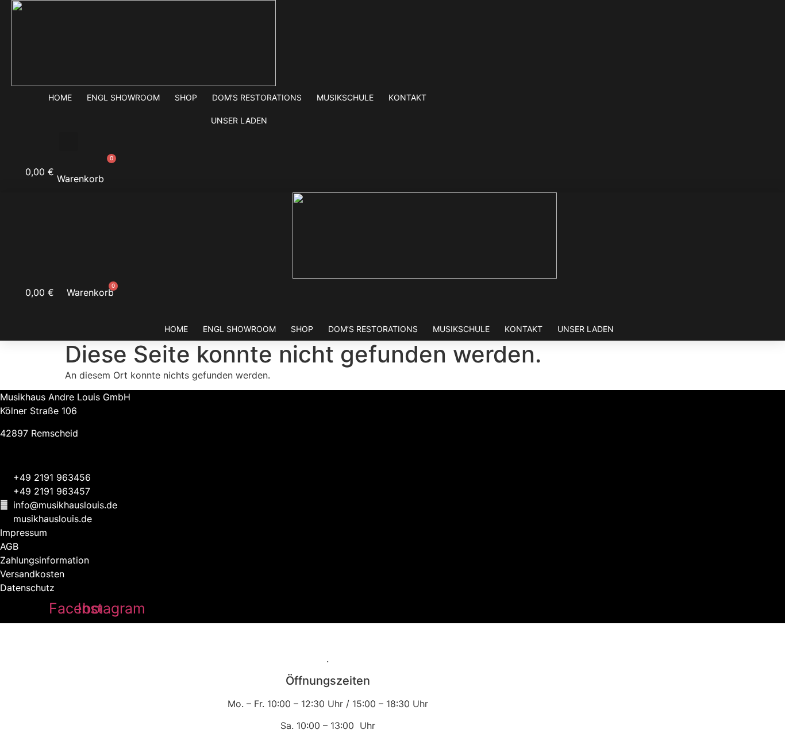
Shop (186, 97)
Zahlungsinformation (44, 560)
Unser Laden (239, 120)
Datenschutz (27, 587)
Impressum (23, 532)
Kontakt (407, 97)
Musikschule (345, 97)
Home (60, 97)
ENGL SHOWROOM (123, 97)
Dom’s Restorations (257, 97)
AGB (9, 546)
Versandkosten (32, 574)
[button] (68, 141)
